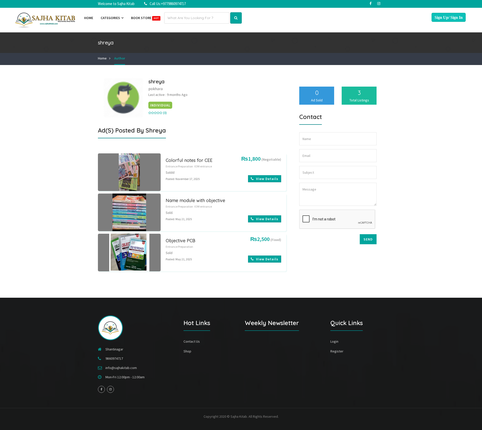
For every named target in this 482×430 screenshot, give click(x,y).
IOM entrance (203, 166)
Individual (160, 105)
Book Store (145, 18)
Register (336, 351)
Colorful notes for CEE (189, 160)
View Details (266, 178)
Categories (111, 18)
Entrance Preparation (179, 166)
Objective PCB (180, 240)
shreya (156, 81)
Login (334, 341)
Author (119, 58)
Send (368, 239)
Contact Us (192, 341)
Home (88, 18)
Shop (187, 351)
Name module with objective (195, 200)
